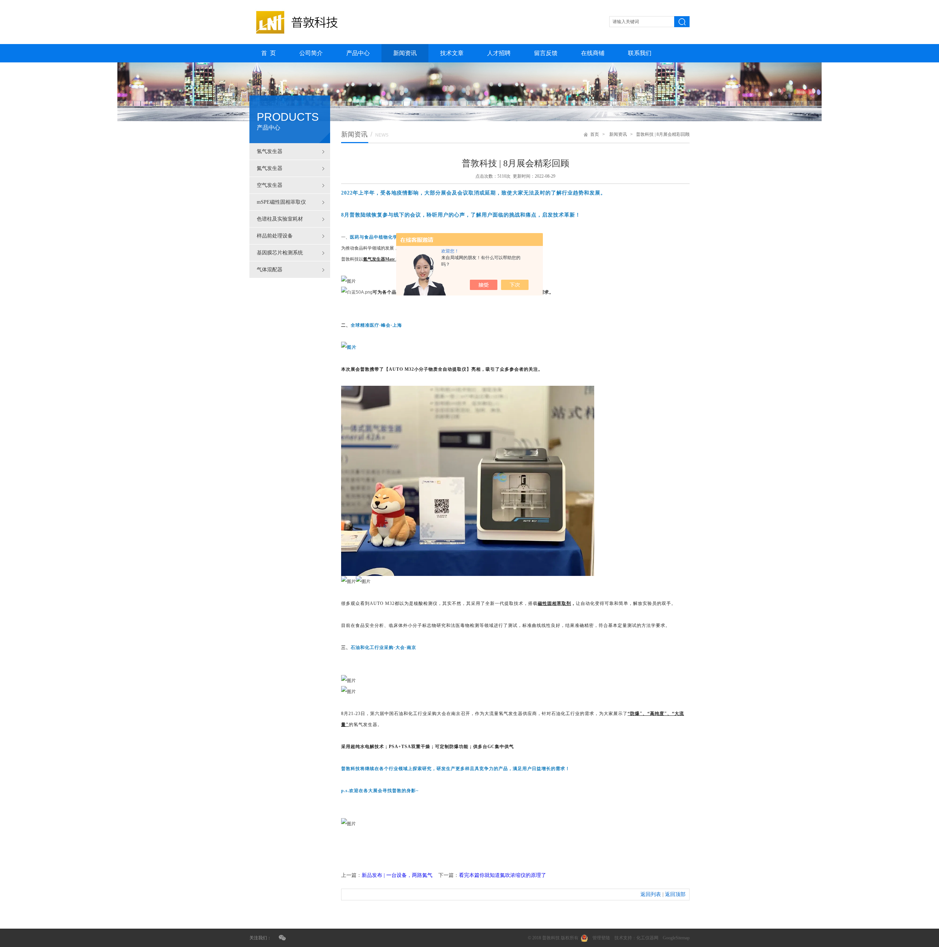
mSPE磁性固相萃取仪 (281, 202)
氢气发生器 (269, 151)
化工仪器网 (647, 937)
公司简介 (311, 53)
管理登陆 (601, 937)
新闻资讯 (405, 53)
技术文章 (452, 53)
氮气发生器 (269, 168)
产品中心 (358, 53)
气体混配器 (269, 269)
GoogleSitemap (676, 937)
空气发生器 (269, 185)
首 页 (268, 53)
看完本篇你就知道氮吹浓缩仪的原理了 (502, 875)
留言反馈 (546, 53)
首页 (594, 134)
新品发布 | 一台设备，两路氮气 (397, 875)
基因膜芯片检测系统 (280, 252)
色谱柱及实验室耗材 (280, 219)
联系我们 (639, 53)
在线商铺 (592, 53)
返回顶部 (675, 894)
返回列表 (650, 894)
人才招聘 (499, 53)
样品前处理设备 (275, 236)
